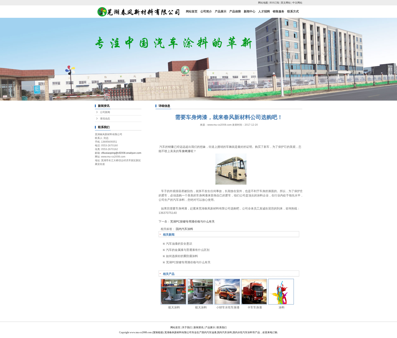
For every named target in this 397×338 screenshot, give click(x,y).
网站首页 (191, 11)
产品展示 (220, 11)
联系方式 (293, 11)
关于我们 (187, 327)
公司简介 (206, 11)
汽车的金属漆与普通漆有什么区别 (187, 249)
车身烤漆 (184, 151)
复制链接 (158, 332)
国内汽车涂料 (184, 229)
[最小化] (392, 290)
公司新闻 (105, 112)
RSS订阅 (274, 2)
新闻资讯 (198, 327)
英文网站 (286, 2)
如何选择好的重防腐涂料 (182, 256)
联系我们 (222, 327)
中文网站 (297, 2)
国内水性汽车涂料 (242, 332)
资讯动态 (105, 118)
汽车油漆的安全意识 (179, 243)
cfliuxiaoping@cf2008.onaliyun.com (121, 153)
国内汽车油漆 (209, 332)
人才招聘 (264, 11)
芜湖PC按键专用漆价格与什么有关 (192, 221)
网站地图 (263, 2)
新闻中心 (249, 11)
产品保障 (235, 11)
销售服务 (278, 11)
